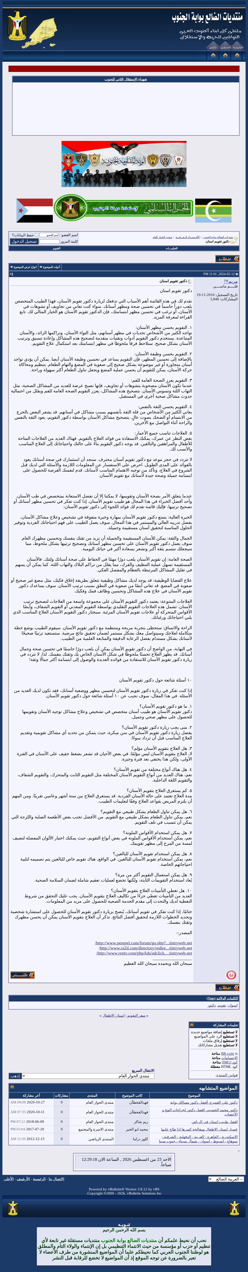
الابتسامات (229, 1058)
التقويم (56, 248)
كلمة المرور (69, 241)
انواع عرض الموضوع (25, 266)
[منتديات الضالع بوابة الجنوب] (13, 1215)
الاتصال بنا (56, 1179)
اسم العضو (70, 235)
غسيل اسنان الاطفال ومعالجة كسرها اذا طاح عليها (199, 1129)
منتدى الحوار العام (162, 237)
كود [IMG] (230, 1062)
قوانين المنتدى (227, 1075)
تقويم (222, 1005)
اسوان (233, 1005)
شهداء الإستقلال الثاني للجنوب (126, 79)
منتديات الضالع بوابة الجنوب (218, 237)
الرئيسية (39, 1179)
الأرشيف (23, 1179)
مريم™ (231, 281)
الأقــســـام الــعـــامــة (188, 237)
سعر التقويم (136, 1015)
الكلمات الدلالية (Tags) (222, 998)
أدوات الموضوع (51, 266)
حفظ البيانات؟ (23, 235)
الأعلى (9, 1179)
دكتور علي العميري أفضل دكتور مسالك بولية (204, 1102)
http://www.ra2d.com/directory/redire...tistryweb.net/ (145, 948)
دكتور (212, 1005)
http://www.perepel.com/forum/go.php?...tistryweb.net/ (143, 942)
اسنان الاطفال (113, 1015)
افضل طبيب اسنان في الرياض (215, 1122)
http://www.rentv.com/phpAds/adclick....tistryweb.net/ (144, 953)
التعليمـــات (172, 248)
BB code (227, 1053)
